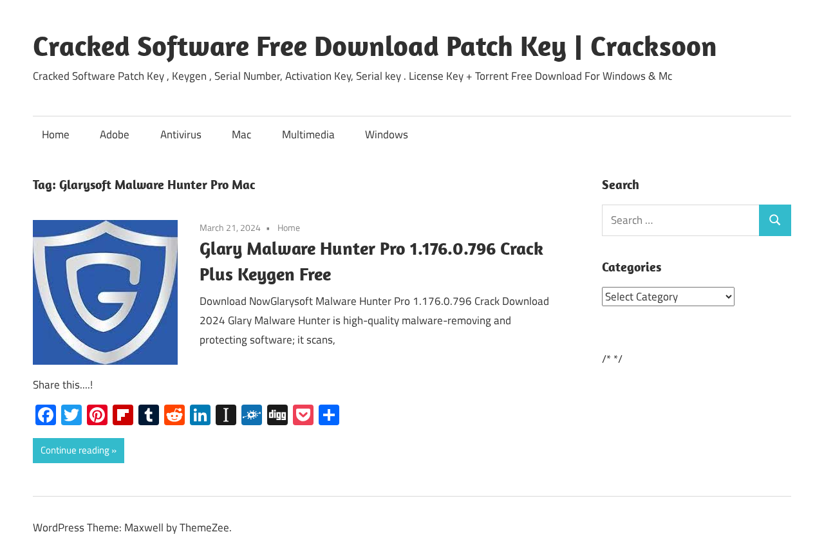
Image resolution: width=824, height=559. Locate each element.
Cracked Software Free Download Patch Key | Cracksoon (375, 45)
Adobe (114, 134)
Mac (241, 134)
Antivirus (180, 134)
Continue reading (75, 450)
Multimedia (308, 134)
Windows (386, 134)
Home (56, 134)
